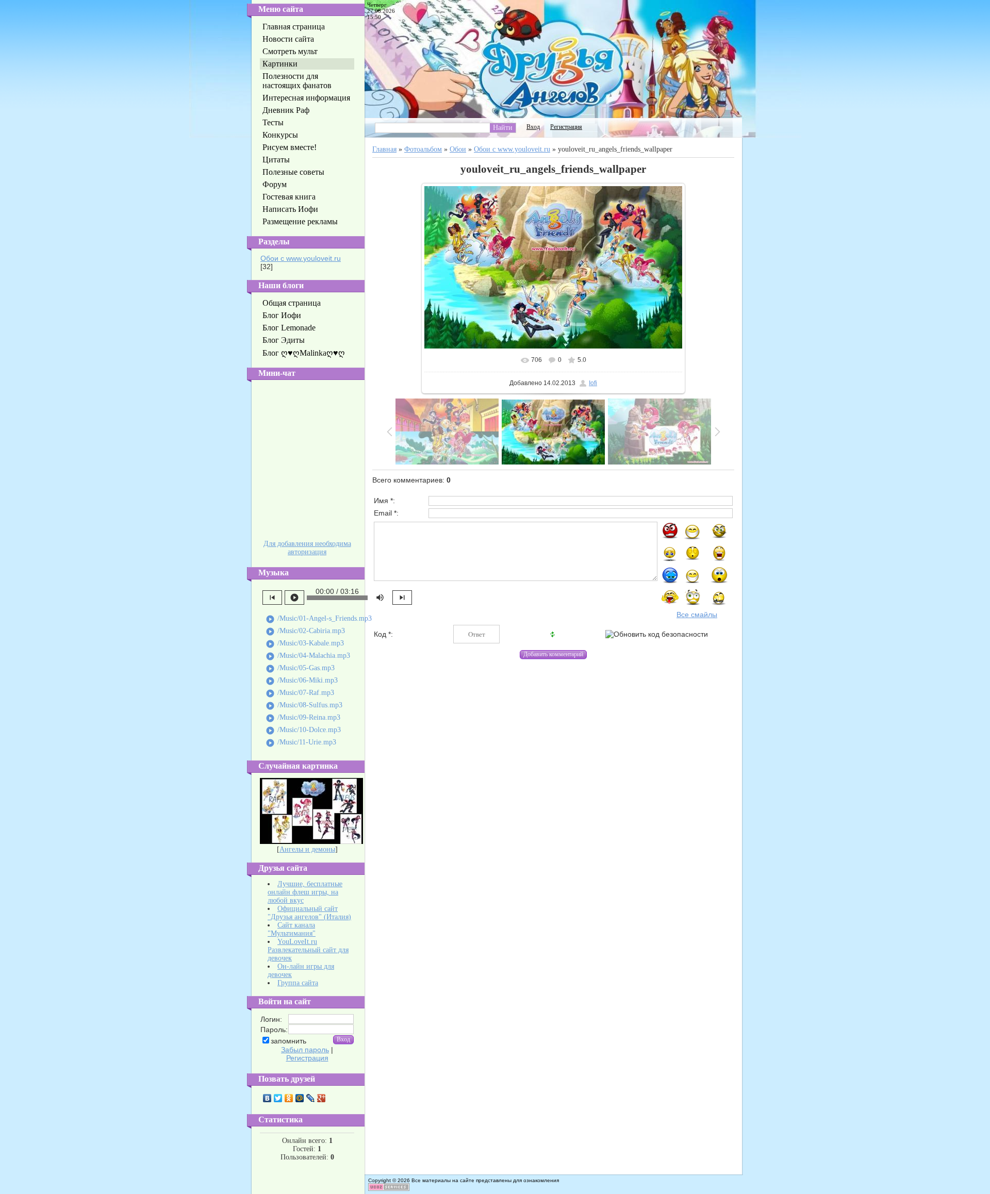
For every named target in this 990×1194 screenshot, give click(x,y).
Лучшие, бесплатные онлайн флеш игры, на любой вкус (305, 892)
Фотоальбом (423, 149)
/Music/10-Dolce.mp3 (303, 730)
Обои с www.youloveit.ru (300, 258)
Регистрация (307, 1058)
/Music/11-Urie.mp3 (301, 743)
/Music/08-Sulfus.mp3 (304, 705)
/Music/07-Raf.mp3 (300, 693)
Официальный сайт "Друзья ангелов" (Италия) (309, 913)
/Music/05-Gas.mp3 (300, 668)
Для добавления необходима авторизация (307, 548)
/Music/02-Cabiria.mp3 (305, 631)
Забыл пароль (305, 1050)
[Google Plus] (321, 1098)
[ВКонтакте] (267, 1098)
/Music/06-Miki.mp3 (302, 681)
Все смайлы (696, 614)
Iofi (593, 383)
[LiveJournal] (310, 1098)
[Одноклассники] (289, 1098)
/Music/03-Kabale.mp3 (305, 644)
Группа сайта (297, 983)
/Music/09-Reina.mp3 (303, 718)
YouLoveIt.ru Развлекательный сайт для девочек (308, 950)
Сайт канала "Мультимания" (292, 929)
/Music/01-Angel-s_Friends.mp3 (319, 619)
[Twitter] (278, 1098)
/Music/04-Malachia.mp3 (308, 656)
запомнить (288, 1041)
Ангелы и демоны (307, 849)
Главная (384, 149)
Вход (533, 126)
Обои (458, 149)
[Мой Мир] (299, 1098)
